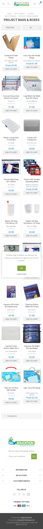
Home (9, 14)
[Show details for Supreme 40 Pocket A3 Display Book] (11, 292)
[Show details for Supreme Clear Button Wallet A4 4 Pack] (11, 333)
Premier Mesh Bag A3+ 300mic (11, 180)
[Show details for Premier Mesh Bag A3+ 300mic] (11, 167)
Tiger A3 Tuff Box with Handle (11, 389)
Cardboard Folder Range (11, 56)
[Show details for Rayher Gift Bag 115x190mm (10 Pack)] (11, 208)
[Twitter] (15, 494)
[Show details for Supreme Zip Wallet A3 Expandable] (32, 333)
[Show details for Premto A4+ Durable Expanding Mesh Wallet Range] (32, 167)
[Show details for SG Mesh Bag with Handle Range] (11, 250)
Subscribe (34, 456)
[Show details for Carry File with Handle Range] (32, 43)
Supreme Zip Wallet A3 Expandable (32, 347)
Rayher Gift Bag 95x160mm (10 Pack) (32, 222)
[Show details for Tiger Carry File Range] (32, 375)
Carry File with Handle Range (31, 56)
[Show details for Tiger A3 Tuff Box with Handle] (11, 375)
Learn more (21, 274)
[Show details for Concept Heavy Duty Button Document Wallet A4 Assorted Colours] (11, 83)
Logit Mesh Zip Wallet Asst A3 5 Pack (31, 97)
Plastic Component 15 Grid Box (11, 139)
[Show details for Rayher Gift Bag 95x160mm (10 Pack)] (32, 208)
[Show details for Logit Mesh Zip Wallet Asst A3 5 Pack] (32, 83)
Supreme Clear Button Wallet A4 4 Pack (11, 348)
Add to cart (11, 69)
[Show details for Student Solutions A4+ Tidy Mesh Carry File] (32, 250)
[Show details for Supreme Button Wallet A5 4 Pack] (32, 292)
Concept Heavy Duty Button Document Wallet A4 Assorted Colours (11, 99)
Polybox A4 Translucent (31, 139)
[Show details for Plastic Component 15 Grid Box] (11, 125)
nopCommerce (26, 518)
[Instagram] (28, 494)
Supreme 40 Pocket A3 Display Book (11, 305)
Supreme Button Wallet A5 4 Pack (31, 305)
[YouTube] (24, 494)
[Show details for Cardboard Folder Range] (11, 43)
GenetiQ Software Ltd (26, 520)
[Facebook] (19, 494)
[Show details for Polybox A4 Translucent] (32, 125)
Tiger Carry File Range (31, 388)
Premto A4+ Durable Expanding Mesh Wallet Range (32, 181)
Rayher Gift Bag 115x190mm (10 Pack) (11, 223)
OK (21, 268)
